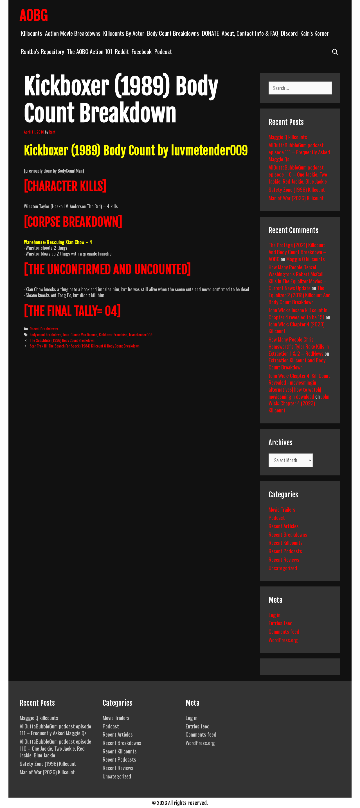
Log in (274, 615)
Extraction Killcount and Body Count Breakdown (297, 363)
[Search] (335, 51)
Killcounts (31, 33)
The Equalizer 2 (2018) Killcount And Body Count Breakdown (299, 294)
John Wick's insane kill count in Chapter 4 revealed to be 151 (298, 313)
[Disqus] (137, 439)
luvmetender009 (140, 334)
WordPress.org (283, 640)
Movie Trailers (282, 509)
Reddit (122, 51)
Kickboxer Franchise (113, 334)
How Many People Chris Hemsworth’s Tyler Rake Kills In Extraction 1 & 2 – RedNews (299, 346)
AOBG (34, 15)
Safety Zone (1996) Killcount (297, 189)
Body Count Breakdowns (173, 33)
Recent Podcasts (285, 551)
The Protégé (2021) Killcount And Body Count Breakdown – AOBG (297, 251)
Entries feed (280, 623)
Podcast (163, 51)
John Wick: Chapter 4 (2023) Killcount (297, 327)
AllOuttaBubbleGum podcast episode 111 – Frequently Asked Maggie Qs (299, 151)
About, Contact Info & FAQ (250, 33)
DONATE (210, 33)
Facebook (142, 51)
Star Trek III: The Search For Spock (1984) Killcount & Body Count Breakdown (85, 346)
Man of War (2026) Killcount (296, 198)
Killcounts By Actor (123, 33)
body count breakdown (45, 334)
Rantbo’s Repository (42, 51)
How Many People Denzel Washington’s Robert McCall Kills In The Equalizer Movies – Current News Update (298, 277)
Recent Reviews (284, 559)
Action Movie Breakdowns (72, 33)
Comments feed (284, 631)
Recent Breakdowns (44, 328)
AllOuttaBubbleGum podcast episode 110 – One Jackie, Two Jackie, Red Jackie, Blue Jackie (298, 174)
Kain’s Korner (314, 33)
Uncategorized (283, 568)
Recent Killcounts (286, 542)
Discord (289, 33)
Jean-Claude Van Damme (80, 334)
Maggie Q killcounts (288, 137)
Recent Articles (284, 526)
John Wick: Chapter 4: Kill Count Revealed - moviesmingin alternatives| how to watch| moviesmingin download (299, 385)
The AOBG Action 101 (89, 51)
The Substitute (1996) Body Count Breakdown (62, 340)
